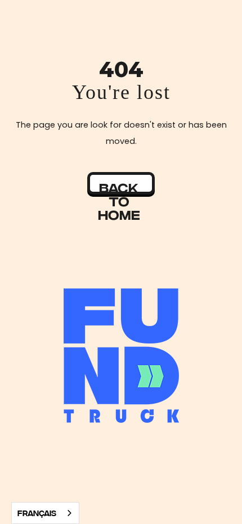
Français (36, 512)
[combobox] (45, 513)
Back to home (119, 186)
